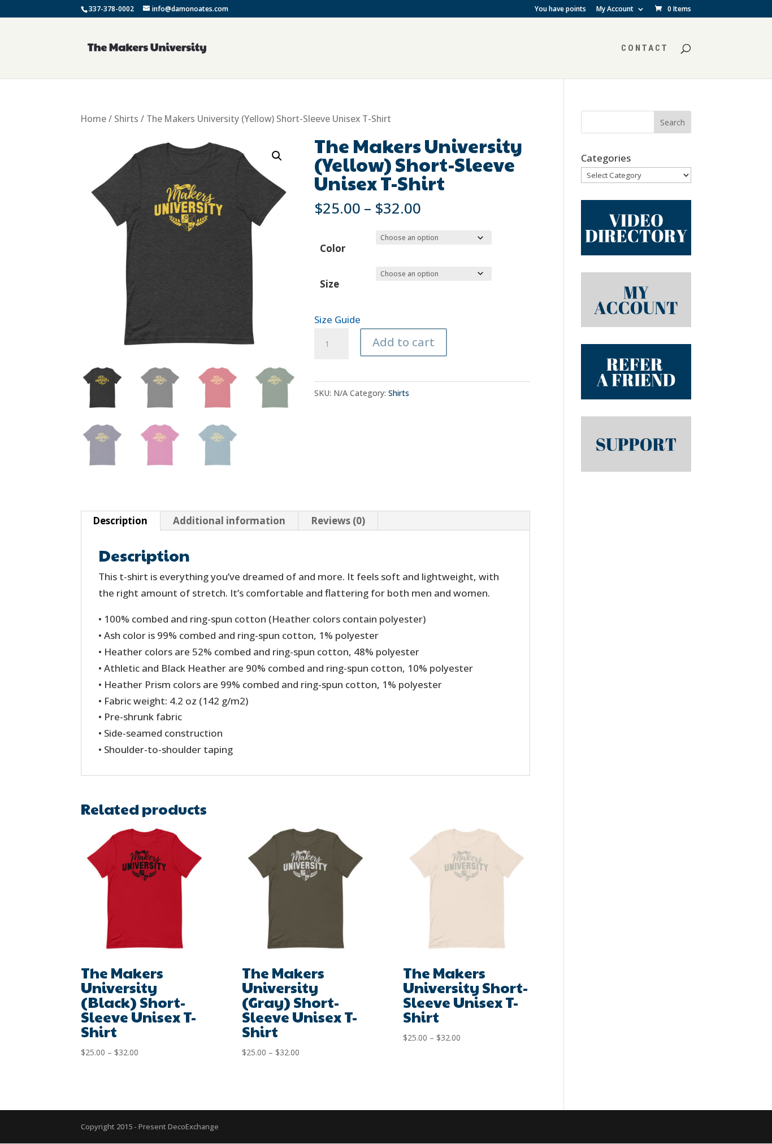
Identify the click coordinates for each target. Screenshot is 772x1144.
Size (329, 283)
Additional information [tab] (229, 520)
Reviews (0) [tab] (338, 520)
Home (93, 118)
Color (332, 248)
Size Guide (337, 319)
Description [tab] (120, 520)
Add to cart (403, 342)
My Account (615, 10)
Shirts (126, 118)
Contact (645, 48)
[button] (277, 156)
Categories (606, 157)
